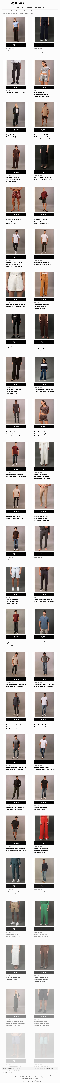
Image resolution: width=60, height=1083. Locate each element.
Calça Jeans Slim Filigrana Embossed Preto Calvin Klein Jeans (13, 644)
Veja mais (16, 45)
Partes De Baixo (28, 14)
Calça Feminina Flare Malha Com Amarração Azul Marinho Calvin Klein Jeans (43, 52)
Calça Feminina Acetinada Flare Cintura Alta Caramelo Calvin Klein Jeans (43, 349)
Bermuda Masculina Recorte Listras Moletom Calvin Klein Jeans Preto (41, 1023)
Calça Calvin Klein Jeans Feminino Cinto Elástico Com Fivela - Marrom (13, 52)
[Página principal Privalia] (17, 3)
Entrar (37, 3)
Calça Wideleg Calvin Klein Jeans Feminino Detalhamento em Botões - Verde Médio (15, 1023)
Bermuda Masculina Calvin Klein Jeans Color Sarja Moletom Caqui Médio (14, 936)
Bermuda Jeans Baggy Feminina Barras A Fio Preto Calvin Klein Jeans (41, 222)
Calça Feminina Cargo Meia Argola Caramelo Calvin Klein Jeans (41, 979)
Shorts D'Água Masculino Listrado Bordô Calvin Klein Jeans (14, 222)
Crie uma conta (44, 3)
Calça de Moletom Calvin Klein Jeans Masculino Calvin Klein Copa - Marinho (14, 264)
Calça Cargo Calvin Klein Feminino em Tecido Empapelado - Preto (14, 391)
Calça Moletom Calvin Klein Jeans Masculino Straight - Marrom (13, 179)
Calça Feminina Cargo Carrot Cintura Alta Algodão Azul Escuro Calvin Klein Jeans (15, 893)
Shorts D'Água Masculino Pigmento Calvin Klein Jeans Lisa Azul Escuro (14, 1068)
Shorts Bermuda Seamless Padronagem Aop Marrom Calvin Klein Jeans (42, 434)
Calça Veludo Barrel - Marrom (15, 92)
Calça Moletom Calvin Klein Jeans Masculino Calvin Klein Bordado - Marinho (14, 727)
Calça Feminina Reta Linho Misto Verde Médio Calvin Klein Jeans (41, 936)
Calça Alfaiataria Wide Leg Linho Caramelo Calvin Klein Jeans (41, 306)
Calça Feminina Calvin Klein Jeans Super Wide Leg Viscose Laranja (41, 850)
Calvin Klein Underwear (10, 14)
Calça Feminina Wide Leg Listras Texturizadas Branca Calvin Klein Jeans (42, 476)
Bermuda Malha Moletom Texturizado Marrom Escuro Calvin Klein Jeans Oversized (43, 137)
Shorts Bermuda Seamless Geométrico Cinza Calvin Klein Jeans (41, 94)
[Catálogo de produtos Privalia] (46, 7)
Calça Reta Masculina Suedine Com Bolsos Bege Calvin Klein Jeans (41, 518)
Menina (20, 14)
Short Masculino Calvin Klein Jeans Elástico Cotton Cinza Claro (13, 601)
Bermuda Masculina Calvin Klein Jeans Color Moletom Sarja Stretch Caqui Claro (42, 644)
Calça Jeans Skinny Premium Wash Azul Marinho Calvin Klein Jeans (14, 434)
